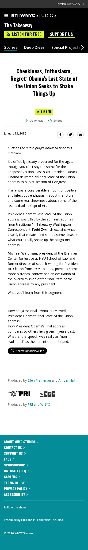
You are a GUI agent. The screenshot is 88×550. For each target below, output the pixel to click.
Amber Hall (66, 380)
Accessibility (14, 494)
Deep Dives (34, 47)
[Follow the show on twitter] (47, 506)
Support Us (61, 34)
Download (36, 121)
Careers (10, 476)
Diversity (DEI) (15, 470)
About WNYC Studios (20, 441)
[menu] (6, 16)
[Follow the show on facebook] (34, 506)
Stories (10, 47)
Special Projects (65, 47)
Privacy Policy (15, 488)
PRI (30, 404)
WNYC (45, 404)
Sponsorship (14, 464)
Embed (58, 121)
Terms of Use (14, 482)
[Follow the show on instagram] (60, 506)
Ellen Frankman (39, 380)
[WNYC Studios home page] (39, 16)
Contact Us (13, 447)
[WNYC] (47, 395)
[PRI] (20, 395)
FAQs (7, 459)
